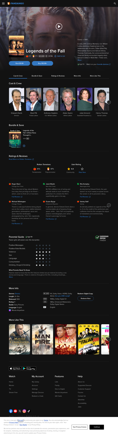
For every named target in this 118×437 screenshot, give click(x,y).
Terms (46, 420)
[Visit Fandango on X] (20, 411)
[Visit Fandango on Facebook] (11, 411)
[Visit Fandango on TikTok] (29, 411)
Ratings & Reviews (58, 76)
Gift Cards (58, 396)
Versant (20, 420)
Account (35, 385)
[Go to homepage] (15, 3)
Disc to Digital (60, 389)
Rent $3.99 (19, 63)
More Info (77, 76)
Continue (97, 427)
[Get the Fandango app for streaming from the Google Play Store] (29, 368)
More (79, 60)
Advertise (81, 400)
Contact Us (82, 396)
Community (70, 172)
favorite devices (103, 64)
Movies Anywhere (61, 392)
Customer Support (84, 389)
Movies (11, 385)
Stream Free (13, 392)
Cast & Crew (17, 76)
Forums (80, 392)
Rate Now (82, 172)
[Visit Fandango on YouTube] (15, 411)
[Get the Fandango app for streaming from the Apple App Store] (15, 368)
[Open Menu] (3, 3)
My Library (35, 382)
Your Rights (23, 425)
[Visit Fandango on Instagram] (24, 411)
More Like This (95, 76)
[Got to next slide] (109, 102)
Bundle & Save (37, 76)
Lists (56, 382)
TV (10, 389)
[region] (59, 427)
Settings (35, 389)
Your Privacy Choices (79, 427)
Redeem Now (85, 298)
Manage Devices (38, 392)
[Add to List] (24, 146)
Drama (17, 294)
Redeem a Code (37, 396)
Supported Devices (84, 385)
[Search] (114, 3)
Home (11, 382)
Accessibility (82, 403)
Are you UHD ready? (62, 296)
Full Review (16, 197)
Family (57, 385)
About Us (81, 382)
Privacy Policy (14, 422)
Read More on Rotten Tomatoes (20, 159)
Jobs (79, 407)
